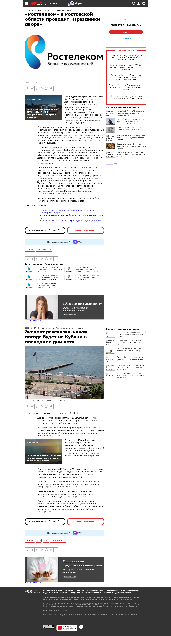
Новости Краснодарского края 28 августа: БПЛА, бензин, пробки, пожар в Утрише (126, 57)
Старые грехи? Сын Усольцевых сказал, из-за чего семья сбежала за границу (131, 342)
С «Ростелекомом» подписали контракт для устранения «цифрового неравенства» (47, 285)
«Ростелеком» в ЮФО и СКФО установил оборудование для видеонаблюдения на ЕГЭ (47, 277)
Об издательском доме (52, 590)
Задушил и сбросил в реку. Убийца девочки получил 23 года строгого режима (126, 67)
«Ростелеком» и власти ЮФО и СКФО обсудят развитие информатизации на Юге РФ (87, 269)
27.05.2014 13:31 (30, 10)
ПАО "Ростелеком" (32, 82)
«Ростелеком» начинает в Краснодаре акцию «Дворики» (72, 220)
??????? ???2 (112, 164)
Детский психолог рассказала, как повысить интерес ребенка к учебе (126, 97)
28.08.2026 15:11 (30, 328)
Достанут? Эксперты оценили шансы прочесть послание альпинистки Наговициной (131, 334)
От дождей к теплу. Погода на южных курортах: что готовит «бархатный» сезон (126, 87)
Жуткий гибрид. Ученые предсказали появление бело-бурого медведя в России (131, 138)
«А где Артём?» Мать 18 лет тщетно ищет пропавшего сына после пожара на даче (130, 113)
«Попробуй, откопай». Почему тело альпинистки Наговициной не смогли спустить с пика (130, 121)
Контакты (64, 593)
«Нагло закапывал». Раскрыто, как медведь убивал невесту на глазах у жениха (131, 154)
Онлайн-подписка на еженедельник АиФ (122, 590)
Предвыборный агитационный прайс (86, 593)
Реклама (80, 590)
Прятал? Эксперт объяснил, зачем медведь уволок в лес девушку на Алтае (130, 359)
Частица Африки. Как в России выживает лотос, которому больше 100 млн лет (130, 375)
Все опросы (126, 38)
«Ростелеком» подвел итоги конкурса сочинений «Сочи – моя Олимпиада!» (49, 269)
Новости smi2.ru (33, 320)
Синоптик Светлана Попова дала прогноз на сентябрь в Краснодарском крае (126, 77)
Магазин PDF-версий (95, 590)
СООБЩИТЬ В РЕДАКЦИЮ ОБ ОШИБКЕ (117, 593)
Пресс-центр (69, 590)
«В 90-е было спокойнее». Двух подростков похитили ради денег (130, 350)
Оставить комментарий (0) (85, 230)
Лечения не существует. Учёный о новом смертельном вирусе (130, 128)
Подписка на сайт (50, 593)
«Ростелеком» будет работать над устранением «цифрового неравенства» (88, 277)
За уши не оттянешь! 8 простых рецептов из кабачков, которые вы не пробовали (131, 146)
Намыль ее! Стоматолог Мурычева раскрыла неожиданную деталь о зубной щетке (130, 367)
